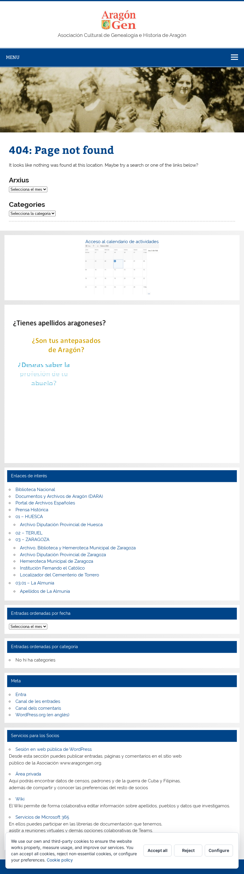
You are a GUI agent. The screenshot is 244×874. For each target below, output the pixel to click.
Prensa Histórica (31, 509)
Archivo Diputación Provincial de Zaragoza (63, 554)
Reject (188, 850)
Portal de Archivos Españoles (45, 503)
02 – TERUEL (29, 533)
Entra (20, 694)
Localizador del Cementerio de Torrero (59, 575)
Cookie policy (60, 859)
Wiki (19, 799)
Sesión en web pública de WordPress (53, 749)
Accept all (158, 850)
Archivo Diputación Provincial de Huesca (61, 524)
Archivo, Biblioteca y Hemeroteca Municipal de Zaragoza (78, 548)
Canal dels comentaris (38, 708)
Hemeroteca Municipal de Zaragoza (56, 561)
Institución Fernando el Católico (52, 568)
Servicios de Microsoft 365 (42, 817)
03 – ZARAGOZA (32, 539)
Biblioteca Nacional (35, 489)
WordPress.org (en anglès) (42, 714)
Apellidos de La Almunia (45, 591)
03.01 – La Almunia (34, 583)
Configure (219, 850)
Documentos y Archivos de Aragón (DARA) (59, 496)
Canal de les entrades (37, 701)
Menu (13, 57)
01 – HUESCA (29, 516)
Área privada (28, 774)
